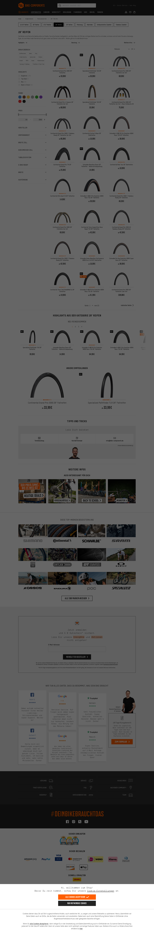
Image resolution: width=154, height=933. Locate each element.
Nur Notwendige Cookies (77, 903)
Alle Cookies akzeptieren (75, 897)
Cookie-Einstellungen (100, 891)
